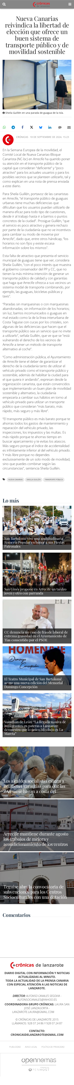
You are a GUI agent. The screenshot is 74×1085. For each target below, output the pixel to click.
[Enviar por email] (69, 127)
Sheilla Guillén (34, 479)
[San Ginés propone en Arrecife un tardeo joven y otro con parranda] (37, 572)
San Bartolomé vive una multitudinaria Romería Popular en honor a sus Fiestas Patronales (34, 542)
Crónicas (22, 137)
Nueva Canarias (15, 479)
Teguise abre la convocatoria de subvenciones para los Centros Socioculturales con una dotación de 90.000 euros (35, 894)
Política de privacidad (52, 1046)
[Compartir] (4, 127)
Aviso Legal (31, 1046)
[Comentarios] (60, 127)
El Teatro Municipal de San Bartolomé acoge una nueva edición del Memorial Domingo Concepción (33, 683)
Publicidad (15, 1046)
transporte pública (54, 479)
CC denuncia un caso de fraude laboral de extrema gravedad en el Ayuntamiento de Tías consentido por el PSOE (36, 636)
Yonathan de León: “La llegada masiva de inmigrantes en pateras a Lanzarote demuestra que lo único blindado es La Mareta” (35, 727)
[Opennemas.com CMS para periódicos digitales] (39, 1064)
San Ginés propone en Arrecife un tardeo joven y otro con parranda (35, 591)
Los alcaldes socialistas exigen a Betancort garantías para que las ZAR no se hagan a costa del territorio (34, 788)
